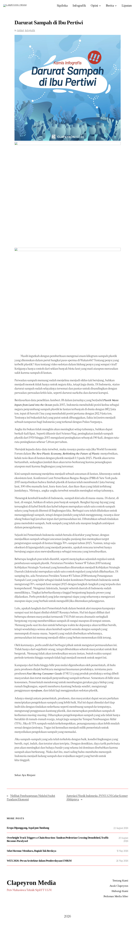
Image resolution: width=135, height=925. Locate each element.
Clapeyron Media (31, 882)
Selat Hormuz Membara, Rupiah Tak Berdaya (31, 850)
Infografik (30, 30)
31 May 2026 (122, 850)
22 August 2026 (120, 828)
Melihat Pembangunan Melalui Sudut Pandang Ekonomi (31, 797)
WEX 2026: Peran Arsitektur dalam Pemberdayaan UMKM (39, 860)
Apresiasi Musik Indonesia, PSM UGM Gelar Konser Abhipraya (97, 797)
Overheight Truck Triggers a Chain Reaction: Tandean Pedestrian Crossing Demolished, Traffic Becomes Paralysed (58, 839)
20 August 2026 (123, 839)
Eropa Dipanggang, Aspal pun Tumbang (28, 827)
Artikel (20, 30)
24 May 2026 (122, 860)
